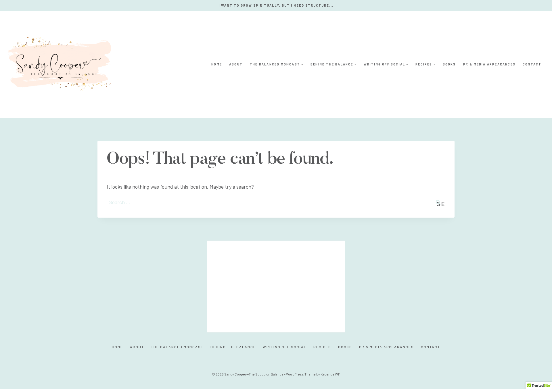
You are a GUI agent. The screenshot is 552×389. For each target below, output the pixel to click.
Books (449, 64)
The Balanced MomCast (177, 347)
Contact (532, 64)
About (236, 64)
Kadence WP (330, 374)
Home (216, 64)
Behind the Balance (233, 347)
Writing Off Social (284, 347)
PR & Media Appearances (489, 64)
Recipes (322, 347)
